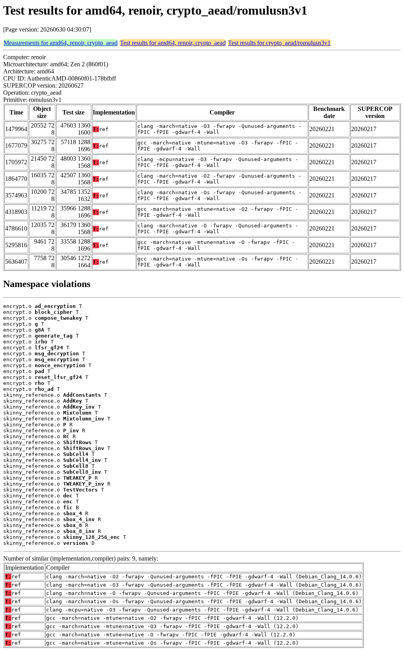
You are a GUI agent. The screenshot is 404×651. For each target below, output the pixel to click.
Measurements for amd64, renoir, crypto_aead (61, 42)
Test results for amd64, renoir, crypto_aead (173, 42)
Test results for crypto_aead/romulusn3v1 (279, 42)
